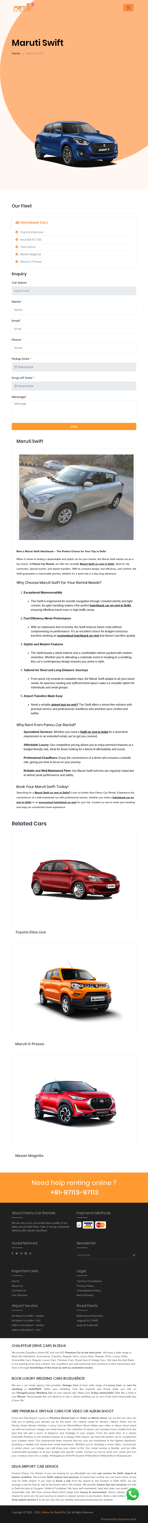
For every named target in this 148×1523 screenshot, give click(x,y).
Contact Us (19, 1290)
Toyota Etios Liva (31, 232)
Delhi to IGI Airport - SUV (26, 1330)
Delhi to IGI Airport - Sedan (28, 1325)
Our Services (19, 1295)
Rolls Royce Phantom (90, 1316)
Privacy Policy (85, 1286)
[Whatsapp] (30, 1253)
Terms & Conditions (89, 1281)
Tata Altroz (28, 247)
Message (19, 397)
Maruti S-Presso (31, 262)
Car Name (19, 283)
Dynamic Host (127, 1519)
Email (16, 321)
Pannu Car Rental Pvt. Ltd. (56, 1512)
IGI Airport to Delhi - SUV (26, 1320)
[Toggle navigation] (128, 7)
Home (16, 53)
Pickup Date (21, 359)
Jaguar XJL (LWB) (87, 1320)
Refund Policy (85, 1295)
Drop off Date (23, 378)
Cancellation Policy (89, 1290)
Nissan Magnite (30, 254)
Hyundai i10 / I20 (31, 239)
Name (17, 302)
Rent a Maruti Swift (28, 551)
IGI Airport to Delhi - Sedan (28, 1316)
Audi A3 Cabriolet (87, 1325)
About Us (17, 1286)
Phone (17, 340)
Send (74, 426)
